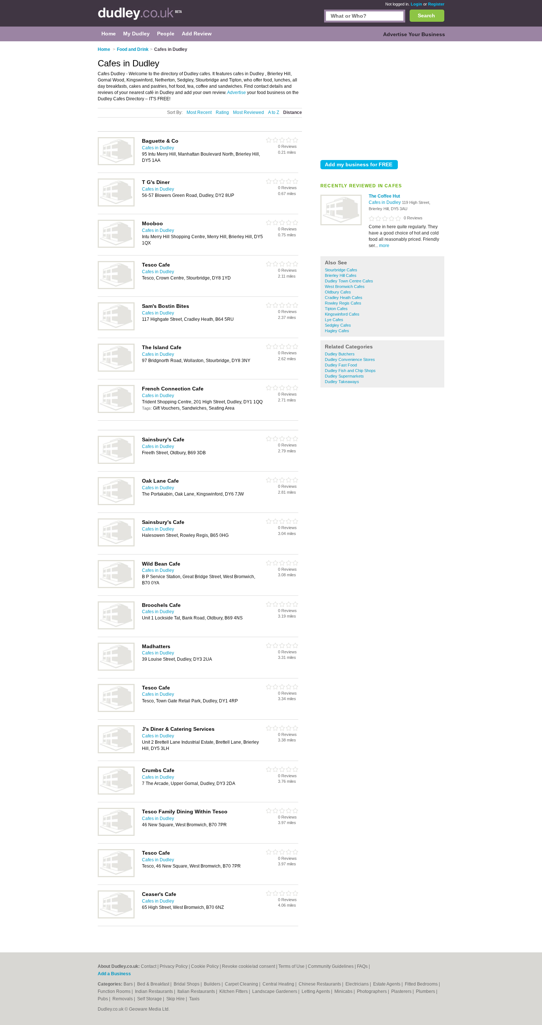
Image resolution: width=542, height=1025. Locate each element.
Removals (123, 998)
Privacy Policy (174, 966)
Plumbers (426, 991)
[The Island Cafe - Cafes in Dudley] (116, 370)
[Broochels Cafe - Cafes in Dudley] (116, 627)
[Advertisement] (382, 99)
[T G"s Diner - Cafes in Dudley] (116, 205)
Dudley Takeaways (342, 381)
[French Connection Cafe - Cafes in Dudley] (116, 411)
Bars (129, 984)
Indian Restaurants (154, 991)
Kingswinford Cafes (342, 314)
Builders (213, 984)
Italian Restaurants (196, 991)
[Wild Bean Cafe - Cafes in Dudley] (116, 586)
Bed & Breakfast (153, 984)
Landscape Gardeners (275, 991)
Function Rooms (115, 991)
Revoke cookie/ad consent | (250, 966)
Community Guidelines (331, 966)
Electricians (357, 984)
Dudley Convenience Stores (350, 359)
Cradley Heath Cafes (343, 297)
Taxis (194, 998)
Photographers (372, 991)
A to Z (273, 112)
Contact (148, 966)
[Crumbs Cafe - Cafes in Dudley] (116, 793)
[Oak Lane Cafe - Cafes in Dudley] (116, 503)
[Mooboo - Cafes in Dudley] (116, 246)
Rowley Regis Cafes (343, 303)
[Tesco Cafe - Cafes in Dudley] (116, 287)
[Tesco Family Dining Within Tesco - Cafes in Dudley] (116, 834)
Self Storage (150, 998)
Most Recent (199, 112)
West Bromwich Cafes (345, 286)
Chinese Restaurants (320, 984)
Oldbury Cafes (338, 292)
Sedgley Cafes (338, 325)
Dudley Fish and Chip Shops (350, 370)
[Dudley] (140, 17)
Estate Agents (387, 984)
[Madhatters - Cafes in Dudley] (116, 669)
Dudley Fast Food (341, 365)
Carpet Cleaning (242, 984)
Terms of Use (291, 966)
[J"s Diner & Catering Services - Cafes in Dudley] (116, 751)
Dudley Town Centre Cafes (349, 281)
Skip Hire (176, 998)
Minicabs (344, 991)
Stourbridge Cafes (341, 270)
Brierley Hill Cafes (341, 275)
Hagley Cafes (337, 331)
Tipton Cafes (336, 308)
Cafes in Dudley (385, 202)
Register (436, 4)
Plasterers (402, 991)
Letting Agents (316, 991)
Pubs (103, 998)
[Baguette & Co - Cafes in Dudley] (116, 163)
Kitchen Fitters (234, 991)
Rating (222, 112)
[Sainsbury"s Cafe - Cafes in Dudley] (116, 462)
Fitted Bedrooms (422, 984)
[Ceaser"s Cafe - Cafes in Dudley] (116, 917)
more (384, 245)
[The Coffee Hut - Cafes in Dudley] (341, 223)
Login (416, 4)
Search (426, 15)
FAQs (362, 966)
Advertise (236, 92)
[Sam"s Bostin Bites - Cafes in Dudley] (116, 328)
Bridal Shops (187, 984)
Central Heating (279, 984)
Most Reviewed (248, 112)
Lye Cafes (334, 319)
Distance (292, 112)
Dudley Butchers (340, 354)
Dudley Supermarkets (344, 376)
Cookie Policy (205, 966)
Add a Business (114, 973)
